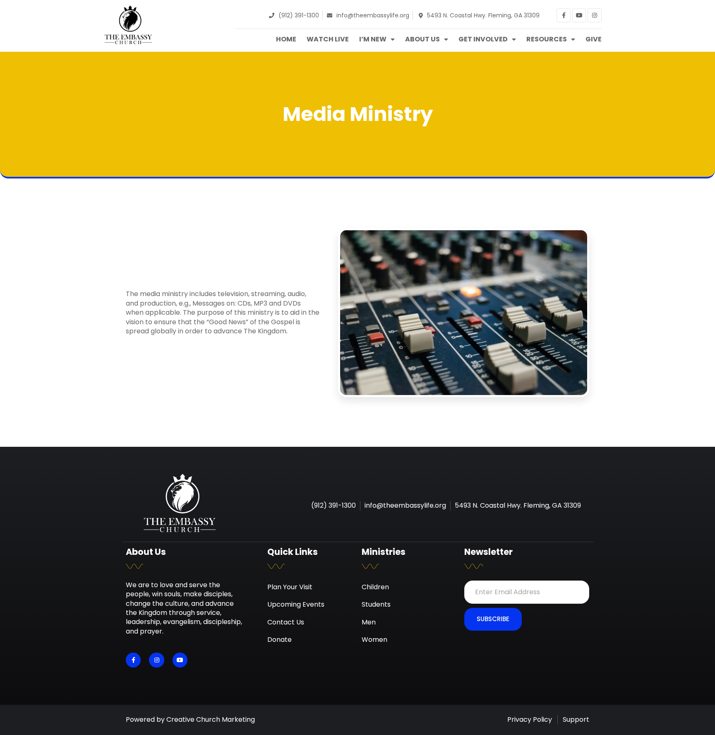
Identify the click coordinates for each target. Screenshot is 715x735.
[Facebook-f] (564, 15)
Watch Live (328, 39)
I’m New (372, 39)
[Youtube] (579, 15)
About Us (422, 39)
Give (593, 39)
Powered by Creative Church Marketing (190, 719)
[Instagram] (595, 15)
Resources (546, 39)
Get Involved (483, 39)
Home (286, 39)
